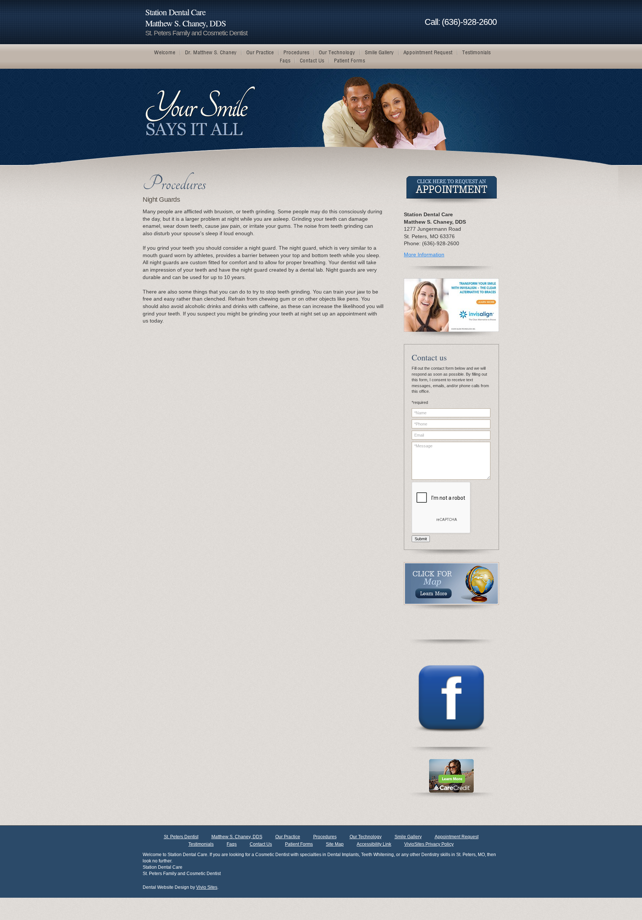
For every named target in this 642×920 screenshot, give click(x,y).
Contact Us (261, 844)
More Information (424, 254)
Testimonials (201, 844)
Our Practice (287, 836)
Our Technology (366, 836)
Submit (421, 539)
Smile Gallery (408, 836)
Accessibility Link (374, 844)
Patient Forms (299, 844)
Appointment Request (457, 836)
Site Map (335, 844)
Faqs (232, 844)
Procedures (325, 836)
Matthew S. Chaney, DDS (236, 836)
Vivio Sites (206, 887)
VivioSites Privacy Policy (429, 844)
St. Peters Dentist (181, 836)
